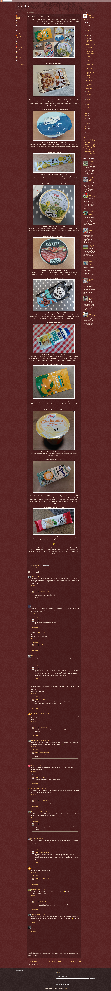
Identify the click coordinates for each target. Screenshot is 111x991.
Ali (32, 838)
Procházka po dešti (91, 246)
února (88, 107)
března (88, 104)
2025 (86, 28)
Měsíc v (91, 155)
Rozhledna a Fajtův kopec (89, 50)
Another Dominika (18, 43)
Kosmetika (87, 142)
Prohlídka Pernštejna (89, 67)
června (88, 96)
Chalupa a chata (91, 151)
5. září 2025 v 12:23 (44, 699)
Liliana (33, 656)
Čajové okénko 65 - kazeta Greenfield (90, 45)
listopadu (89, 33)
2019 (86, 126)
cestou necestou (18, 62)
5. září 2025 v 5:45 (39, 576)
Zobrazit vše (22, 64)
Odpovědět (33, 585)
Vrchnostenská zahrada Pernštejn (89, 60)
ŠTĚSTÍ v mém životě (19, 17)
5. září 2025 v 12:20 (44, 645)
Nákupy (93, 148)
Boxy (84, 150)
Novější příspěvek (33, 961)
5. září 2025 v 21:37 (44, 824)
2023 (86, 115)
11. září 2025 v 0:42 (44, 902)
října (88, 35)
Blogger (66, 988)
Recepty (85, 148)
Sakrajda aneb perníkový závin (91, 214)
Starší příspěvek (76, 961)
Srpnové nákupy (90, 64)
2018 (86, 129)
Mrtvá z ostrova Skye (90, 40)
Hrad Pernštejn (89, 78)
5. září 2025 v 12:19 (44, 592)
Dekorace (86, 146)
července (89, 94)
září (88, 38)
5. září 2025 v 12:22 (44, 668)
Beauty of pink (18, 53)
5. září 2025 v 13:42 (44, 714)
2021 (86, 121)
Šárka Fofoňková (35, 914)
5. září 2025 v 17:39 (41, 788)
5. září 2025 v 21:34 (44, 727)
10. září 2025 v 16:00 (41, 889)
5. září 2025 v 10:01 (41, 684)
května (88, 99)
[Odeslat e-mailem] (43, 565)
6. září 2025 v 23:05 (44, 852)
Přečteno (86, 135)
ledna (88, 110)
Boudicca (33, 889)
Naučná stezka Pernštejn (89, 84)
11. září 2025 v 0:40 (44, 752)
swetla (32, 868)
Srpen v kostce (89, 88)
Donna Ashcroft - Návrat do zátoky (90, 55)
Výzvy (84, 155)
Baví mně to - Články (19, 48)
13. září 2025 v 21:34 (45, 914)
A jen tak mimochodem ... (19, 38)
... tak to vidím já (18, 32)
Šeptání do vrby (19, 27)
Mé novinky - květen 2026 (91, 179)
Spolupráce (86, 144)
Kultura (88, 155)
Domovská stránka (54, 961)
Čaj (94, 146)
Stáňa (36, 592)
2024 (86, 113)
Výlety (92, 140)
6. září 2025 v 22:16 (38, 838)
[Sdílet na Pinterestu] (48, 565)
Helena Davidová (35, 606)
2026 (86, 25)
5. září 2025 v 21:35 (44, 777)
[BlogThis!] (44, 565)
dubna (88, 102)
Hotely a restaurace (89, 153)
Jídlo (33, 567)
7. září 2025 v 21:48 (44, 878)
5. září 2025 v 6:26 (41, 632)
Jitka (32, 576)
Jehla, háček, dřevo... (19, 22)
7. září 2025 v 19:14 (39, 868)
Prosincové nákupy (91, 297)
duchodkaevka (35, 740)
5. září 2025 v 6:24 (44, 606)
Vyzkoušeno (37, 567)
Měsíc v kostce (89, 150)
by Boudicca (19, 58)
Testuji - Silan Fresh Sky (91, 263)
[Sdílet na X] (45, 565)
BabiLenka (34, 811)
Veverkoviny (25, 6)
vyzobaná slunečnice (36, 927)
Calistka (33, 765)
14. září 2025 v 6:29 (46, 927)
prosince (89, 30)
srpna (88, 91)
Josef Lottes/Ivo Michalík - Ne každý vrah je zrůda (90, 73)
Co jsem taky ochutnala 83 (89, 80)
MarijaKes (34, 788)
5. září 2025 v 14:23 (44, 740)
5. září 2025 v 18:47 (42, 811)
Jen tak (93, 144)
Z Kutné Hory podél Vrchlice (91, 163)
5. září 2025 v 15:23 (40, 765)
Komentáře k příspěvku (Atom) (44, 965)
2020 (86, 123)
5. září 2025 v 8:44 (39, 656)
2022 (86, 118)
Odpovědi (35, 589)
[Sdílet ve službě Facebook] (47, 565)
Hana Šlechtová (35, 714)
